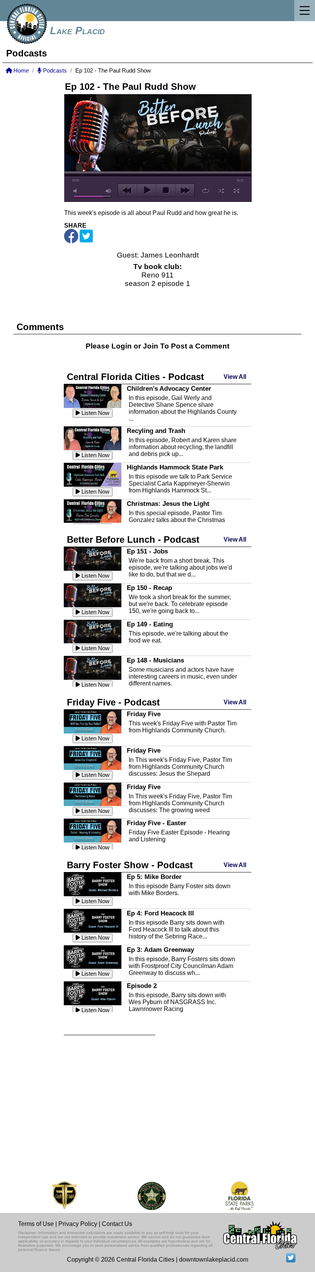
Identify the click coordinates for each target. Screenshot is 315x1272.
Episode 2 (142, 986)
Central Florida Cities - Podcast (135, 377)
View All (235, 376)
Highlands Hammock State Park (175, 467)
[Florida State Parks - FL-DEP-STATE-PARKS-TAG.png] (223, 1195)
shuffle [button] (221, 190)
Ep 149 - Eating (150, 624)
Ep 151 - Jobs (147, 551)
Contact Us (117, 1224)
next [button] (185, 190)
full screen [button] (236, 190)
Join (150, 346)
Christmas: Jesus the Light (168, 503)
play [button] (146, 190)
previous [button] (127, 190)
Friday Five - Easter (156, 823)
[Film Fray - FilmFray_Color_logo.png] (48, 1195)
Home (20, 71)
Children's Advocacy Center (169, 388)
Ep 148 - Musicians (155, 660)
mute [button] (76, 191)
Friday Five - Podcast (113, 702)
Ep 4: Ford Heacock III (160, 913)
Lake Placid (77, 30)
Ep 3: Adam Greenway (160, 949)
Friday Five (144, 714)
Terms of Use (36, 1224)
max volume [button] (109, 191)
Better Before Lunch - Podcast (133, 539)
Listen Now (94, 413)
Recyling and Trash (156, 430)
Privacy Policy (77, 1224)
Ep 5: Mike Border (154, 876)
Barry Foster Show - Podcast (130, 865)
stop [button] (165, 190)
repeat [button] (206, 190)
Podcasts (54, 71)
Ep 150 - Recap (149, 587)
